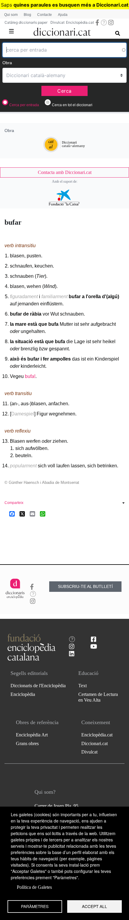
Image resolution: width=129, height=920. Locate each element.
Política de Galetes (34, 887)
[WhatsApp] (42, 514)
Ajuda (63, 15)
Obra (7, 62)
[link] (64, 172)
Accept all (94, 906)
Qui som (11, 15)
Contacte (44, 15)
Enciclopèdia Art (32, 734)
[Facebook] (12, 514)
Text (82, 685)
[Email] (32, 514)
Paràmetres (35, 906)
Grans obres (27, 743)
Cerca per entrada (24, 105)
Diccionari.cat (94, 743)
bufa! (30, 376)
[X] (22, 514)
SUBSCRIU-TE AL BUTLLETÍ (85, 586)
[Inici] (62, 30)
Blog (27, 15)
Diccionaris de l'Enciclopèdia (38, 685)
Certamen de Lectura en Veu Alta (98, 697)
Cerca (64, 91)
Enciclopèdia (22, 694)
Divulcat (57, 22)
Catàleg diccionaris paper (25, 22)
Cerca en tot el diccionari (72, 105)
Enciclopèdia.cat (80, 22)
